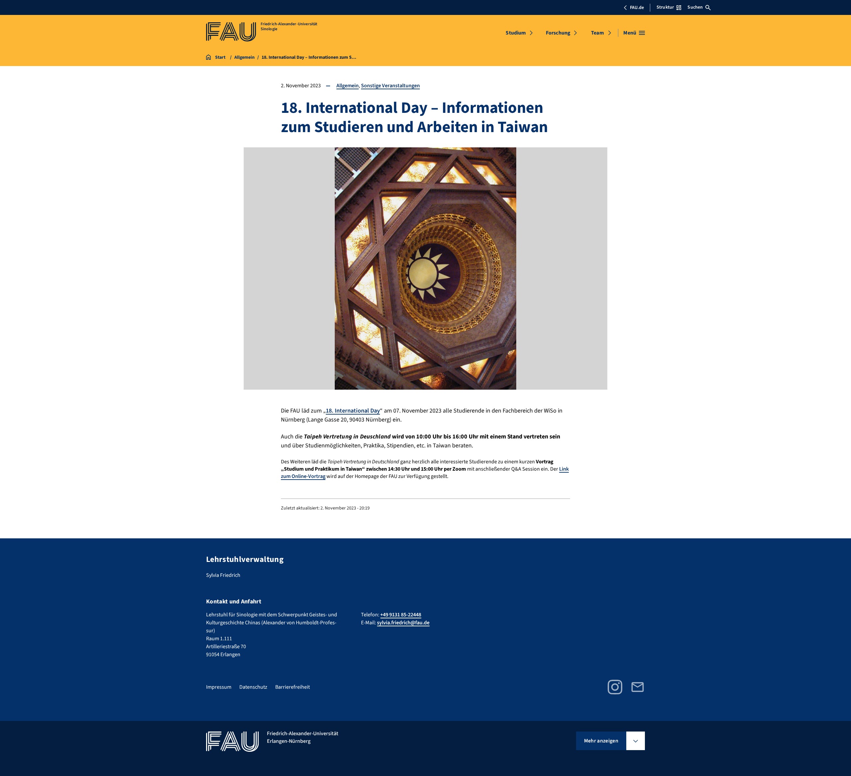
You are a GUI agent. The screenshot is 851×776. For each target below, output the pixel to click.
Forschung (558, 33)
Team (597, 33)
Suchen (695, 7)
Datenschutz (253, 687)
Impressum (218, 687)
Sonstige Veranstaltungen (390, 85)
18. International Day (353, 411)
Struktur (665, 7)
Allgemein (347, 85)
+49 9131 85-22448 (400, 614)
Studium (516, 33)
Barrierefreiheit (292, 687)
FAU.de (637, 7)
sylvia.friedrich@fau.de (403, 622)
